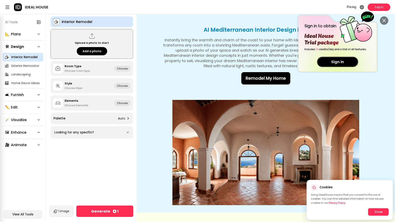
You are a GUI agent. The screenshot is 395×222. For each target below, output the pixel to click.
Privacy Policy (337, 203)
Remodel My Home (266, 78)
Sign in (337, 61)
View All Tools (23, 214)
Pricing (351, 7)
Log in (379, 7)
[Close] (384, 20)
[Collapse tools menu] (38, 22)
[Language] (361, 7)
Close (378, 212)
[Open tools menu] (7, 7)
